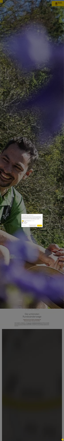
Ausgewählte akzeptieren (32, 225)
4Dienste (25, 223)
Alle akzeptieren (40, 225)
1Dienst (25, 221)
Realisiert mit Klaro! (23, 225)
